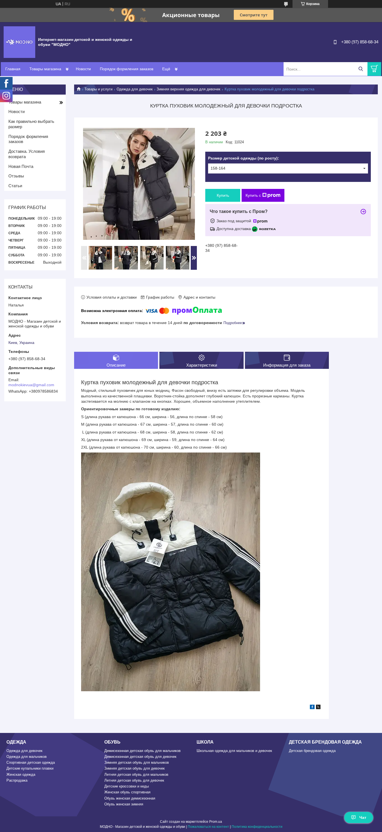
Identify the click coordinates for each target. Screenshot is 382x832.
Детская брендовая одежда (312, 751)
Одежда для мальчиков (26, 756)
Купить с (253, 195)
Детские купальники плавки (29, 768)
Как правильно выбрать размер (31, 124)
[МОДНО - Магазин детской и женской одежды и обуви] (19, 41)
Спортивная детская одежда (30, 762)
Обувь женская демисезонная (129, 798)
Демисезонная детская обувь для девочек (140, 756)
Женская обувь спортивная (127, 792)
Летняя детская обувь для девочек (134, 780)
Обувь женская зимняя (123, 804)
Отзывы (16, 176)
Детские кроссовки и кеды (126, 786)
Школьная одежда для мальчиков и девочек (234, 751)
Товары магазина (45, 69)
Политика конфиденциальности (257, 827)
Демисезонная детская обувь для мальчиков (142, 751)
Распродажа (16, 780)
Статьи (15, 185)
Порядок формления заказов (126, 69)
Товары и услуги (98, 89)
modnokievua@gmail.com (31, 385)
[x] (318, 708)
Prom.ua (215, 822)
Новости (83, 69)
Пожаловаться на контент (208, 827)
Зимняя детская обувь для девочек (134, 768)
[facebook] (312, 708)
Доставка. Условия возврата (26, 154)
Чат (362, 817)
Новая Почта (20, 166)
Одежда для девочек (135, 89)
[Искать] (360, 69)
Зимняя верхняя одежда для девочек (188, 89)
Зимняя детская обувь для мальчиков (136, 762)
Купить (223, 195)
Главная (12, 69)
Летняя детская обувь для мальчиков (136, 774)
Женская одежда (20, 774)
